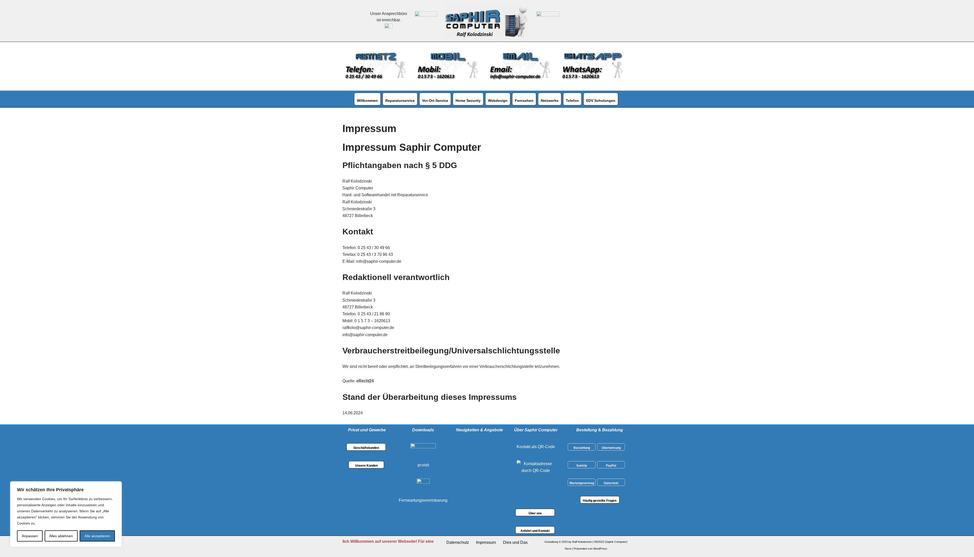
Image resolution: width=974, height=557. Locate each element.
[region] (66, 514)
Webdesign (498, 101)
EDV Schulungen (600, 101)
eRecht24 (365, 381)
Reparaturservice (400, 101)
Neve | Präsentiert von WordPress (586, 548)
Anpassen (30, 536)
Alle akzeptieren (97, 536)
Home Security (468, 101)
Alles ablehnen (61, 536)
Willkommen (367, 101)
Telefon (572, 101)
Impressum (486, 542)
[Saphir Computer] (487, 21)
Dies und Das (515, 542)
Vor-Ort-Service (435, 101)
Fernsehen (524, 101)
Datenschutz (457, 542)
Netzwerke (550, 101)
